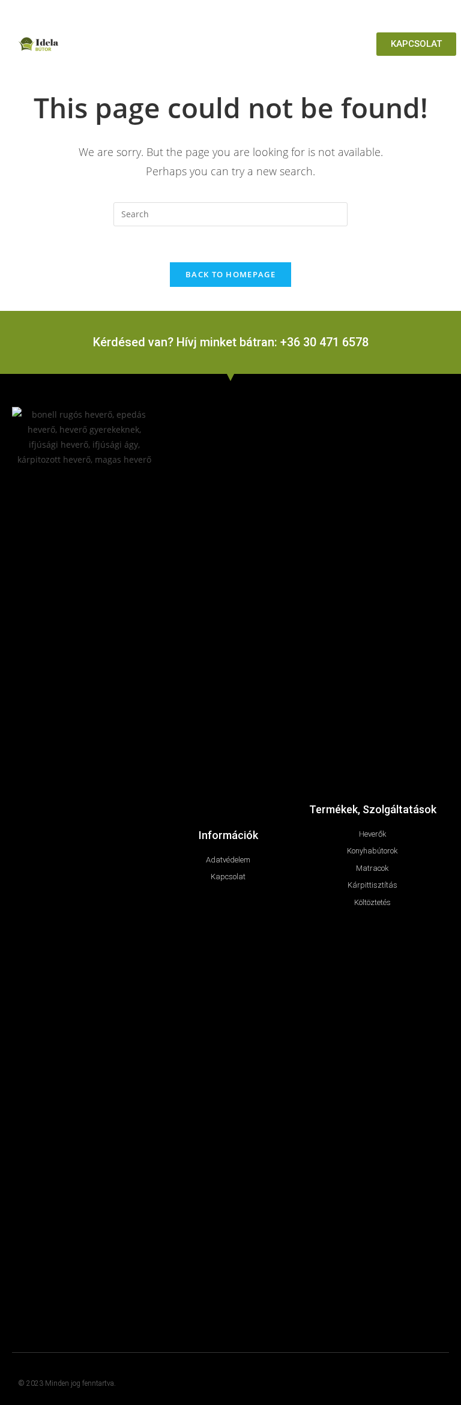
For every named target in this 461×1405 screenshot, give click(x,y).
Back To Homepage (230, 274)
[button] (366, 44)
